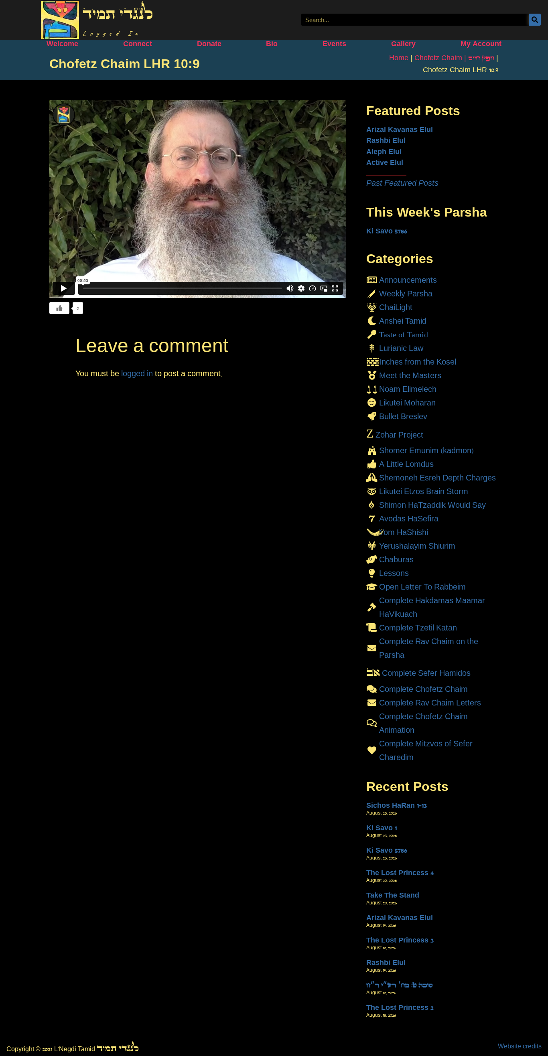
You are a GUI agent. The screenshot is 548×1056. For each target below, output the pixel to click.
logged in (137, 373)
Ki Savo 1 (381, 827)
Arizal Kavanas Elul (399, 129)
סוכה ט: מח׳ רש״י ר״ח (399, 985)
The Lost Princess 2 (400, 1007)
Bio (272, 44)
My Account (481, 44)
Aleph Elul (384, 151)
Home (398, 57)
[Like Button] (59, 308)
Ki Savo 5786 (386, 231)
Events (334, 44)
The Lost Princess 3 (400, 940)
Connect (137, 44)
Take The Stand (392, 895)
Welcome (62, 44)
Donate (209, 44)
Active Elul (384, 162)
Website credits (520, 1046)
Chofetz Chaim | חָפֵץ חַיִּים (454, 57)
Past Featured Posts (402, 183)
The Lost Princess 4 (400, 872)
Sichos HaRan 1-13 (396, 805)
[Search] (535, 20)
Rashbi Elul (386, 140)
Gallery (403, 44)
